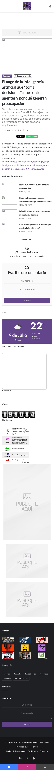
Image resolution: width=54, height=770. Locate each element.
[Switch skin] (50, 7)
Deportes (7, 679)
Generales (17, 674)
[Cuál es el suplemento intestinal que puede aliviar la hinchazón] (9, 227)
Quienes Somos (19, 751)
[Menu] (3, 7)
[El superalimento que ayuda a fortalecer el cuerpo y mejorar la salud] (9, 200)
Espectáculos (30, 674)
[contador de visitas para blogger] (18, 417)
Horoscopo (25, 462)
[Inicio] (27, 6)
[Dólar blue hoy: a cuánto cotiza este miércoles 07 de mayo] (9, 213)
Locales (7, 674)
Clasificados (33, 751)
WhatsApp (33, 136)
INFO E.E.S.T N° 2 (21, 679)
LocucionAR (32, 747)
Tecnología (7, 76)
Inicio (8, 751)
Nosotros (6, 686)
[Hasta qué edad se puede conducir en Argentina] (9, 187)
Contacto (6, 698)
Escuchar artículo (24, 76)
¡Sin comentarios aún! (27, 252)
